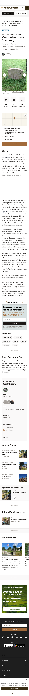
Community (6, 670)
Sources (5, 437)
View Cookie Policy (23, 685)
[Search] (23, 8)
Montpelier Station (19, 492)
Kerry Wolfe (20, 409)
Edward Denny (10, 55)
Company (5, 675)
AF (15, 409)
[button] (6, 99)
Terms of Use (19, 327)
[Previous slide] (4, 75)
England (4, 211)
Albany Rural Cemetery (10, 559)
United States (6, 157)
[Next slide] (24, 75)
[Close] (27, 680)
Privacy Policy (12, 327)
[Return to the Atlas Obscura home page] (10, 8)
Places (4, 655)
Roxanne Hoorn (16, 521)
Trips (3, 665)
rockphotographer (9, 409)
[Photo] (23, 454)
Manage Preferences (14, 693)
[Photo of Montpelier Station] (6, 495)
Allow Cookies (14, 688)
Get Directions (14, 144)
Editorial (5, 660)
